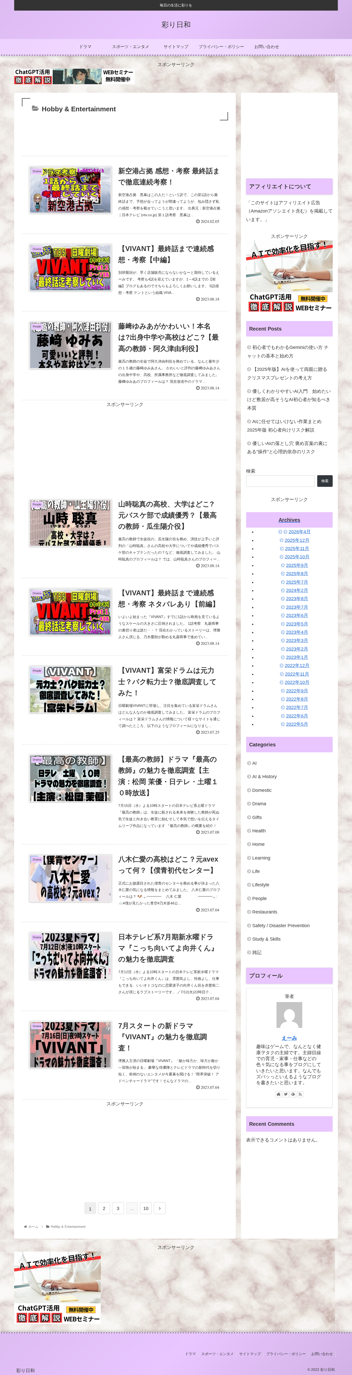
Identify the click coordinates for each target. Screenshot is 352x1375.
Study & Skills (266, 939)
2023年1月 (297, 657)
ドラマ (190, 1354)
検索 (250, 471)
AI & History (264, 776)
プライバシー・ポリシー (286, 1354)
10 (145, 1208)
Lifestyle (260, 884)
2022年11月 (297, 673)
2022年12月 (297, 665)
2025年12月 (297, 540)
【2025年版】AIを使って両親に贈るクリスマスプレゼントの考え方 (287, 373)
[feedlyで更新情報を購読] (293, 1094)
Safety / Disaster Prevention (281, 925)
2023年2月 (297, 648)
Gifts (257, 817)
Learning (261, 857)
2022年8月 (297, 698)
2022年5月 (297, 724)
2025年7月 (297, 581)
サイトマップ (250, 1354)
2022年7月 (297, 707)
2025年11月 (297, 548)
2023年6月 (297, 615)
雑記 (257, 952)
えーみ (289, 1038)
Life (256, 871)
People (259, 898)
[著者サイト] (278, 1094)
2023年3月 (297, 640)
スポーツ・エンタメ (217, 1354)
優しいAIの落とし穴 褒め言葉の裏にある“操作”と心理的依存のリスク (287, 447)
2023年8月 (297, 598)
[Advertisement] (125, 135)
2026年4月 (300, 531)
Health (259, 830)
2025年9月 (297, 565)
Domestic (262, 790)
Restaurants (264, 912)
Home (258, 844)
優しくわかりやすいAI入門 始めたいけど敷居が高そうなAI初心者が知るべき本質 (289, 400)
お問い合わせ (322, 1354)
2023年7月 (297, 607)
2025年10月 (297, 556)
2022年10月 (297, 682)
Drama (259, 803)
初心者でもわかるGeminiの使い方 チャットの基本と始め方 (288, 351)
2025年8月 (297, 573)
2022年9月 (297, 690)
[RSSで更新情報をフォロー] (300, 1094)
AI (254, 762)
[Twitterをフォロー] (286, 1094)
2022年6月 (297, 715)
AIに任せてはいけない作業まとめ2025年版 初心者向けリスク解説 (284, 425)
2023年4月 (297, 632)
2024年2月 (297, 590)
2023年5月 (297, 623)
